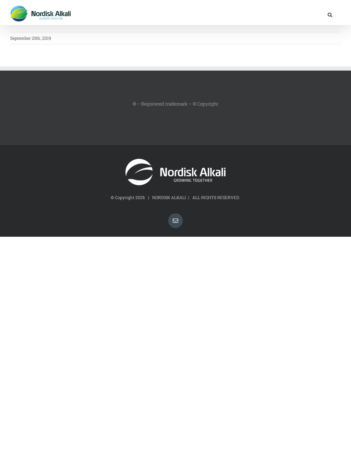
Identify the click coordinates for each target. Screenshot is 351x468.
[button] (330, 14)
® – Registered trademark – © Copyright (175, 104)
